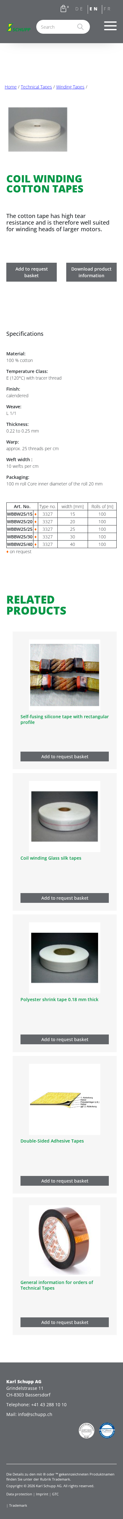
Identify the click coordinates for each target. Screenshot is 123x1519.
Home (11, 87)
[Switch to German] (81, 10)
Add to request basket (31, 272)
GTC (55, 1494)
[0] (63, 10)
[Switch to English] (95, 10)
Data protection (19, 1494)
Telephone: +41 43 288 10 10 (36, 1404)
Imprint (42, 1494)
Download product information (91, 272)
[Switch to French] (109, 10)
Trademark (18, 1505)
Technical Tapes (36, 87)
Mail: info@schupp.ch (29, 1414)
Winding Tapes (70, 87)
